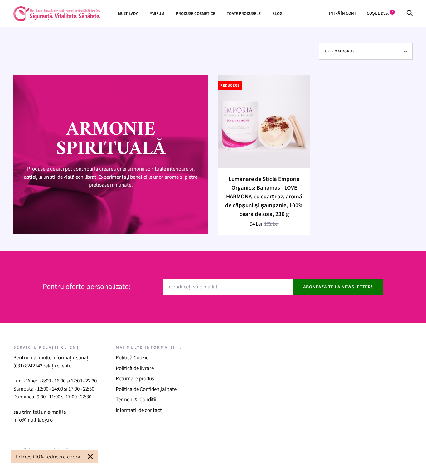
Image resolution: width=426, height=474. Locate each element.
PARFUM (156, 14)
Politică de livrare (135, 368)
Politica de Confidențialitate (146, 389)
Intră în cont (342, 13)
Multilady (128, 14)
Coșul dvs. (380, 13)
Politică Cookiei (133, 358)
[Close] (90, 456)
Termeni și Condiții (136, 399)
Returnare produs (135, 378)
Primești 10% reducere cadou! (49, 456)
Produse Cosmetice (195, 14)
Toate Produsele (244, 14)
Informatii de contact (139, 410)
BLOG (277, 14)
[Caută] (409, 13)
